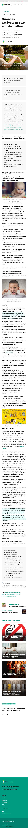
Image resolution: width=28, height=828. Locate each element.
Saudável (6, 11)
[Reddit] (11, 826)
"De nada (7, 592)
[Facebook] (7, 826)
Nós (15, 1)
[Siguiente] (7, 714)
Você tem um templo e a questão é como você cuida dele (13, 673)
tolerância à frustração (10, 596)
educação (17, 592)
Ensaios (4, 798)
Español (4, 824)
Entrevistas (4, 802)
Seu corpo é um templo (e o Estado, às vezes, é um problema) (13, 636)
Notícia (4, 804)
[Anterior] (3, 714)
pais (3, 596)
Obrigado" (18, 594)
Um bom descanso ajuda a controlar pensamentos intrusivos (14, 655)
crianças (12, 592)
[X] (13, 826)
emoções (4, 594)
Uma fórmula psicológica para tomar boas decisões (12, 692)
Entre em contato (21, 1)
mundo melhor (11, 594)
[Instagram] (9, 826)
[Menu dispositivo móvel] (25, 4)
